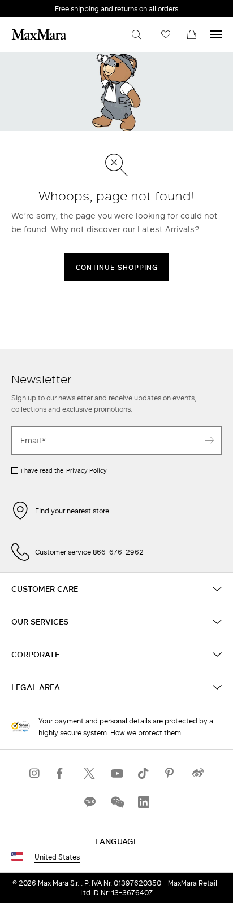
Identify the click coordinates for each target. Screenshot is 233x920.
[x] (89, 772)
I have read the (64, 470)
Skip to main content (43, 6)
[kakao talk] (89, 801)
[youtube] (116, 772)
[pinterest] (171, 772)
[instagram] (35, 772)
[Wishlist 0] (165, 34)
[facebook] (62, 772)
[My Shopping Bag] (191, 34)
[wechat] (116, 801)
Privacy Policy (86, 470)
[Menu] (216, 34)
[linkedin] (143, 801)
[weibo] (198, 772)
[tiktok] (143, 772)
